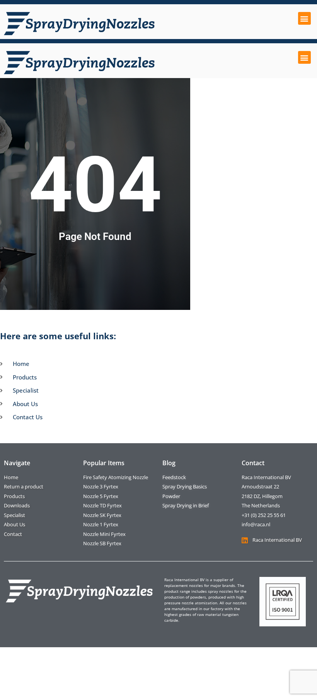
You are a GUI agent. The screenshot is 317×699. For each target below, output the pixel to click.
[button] (304, 18)
